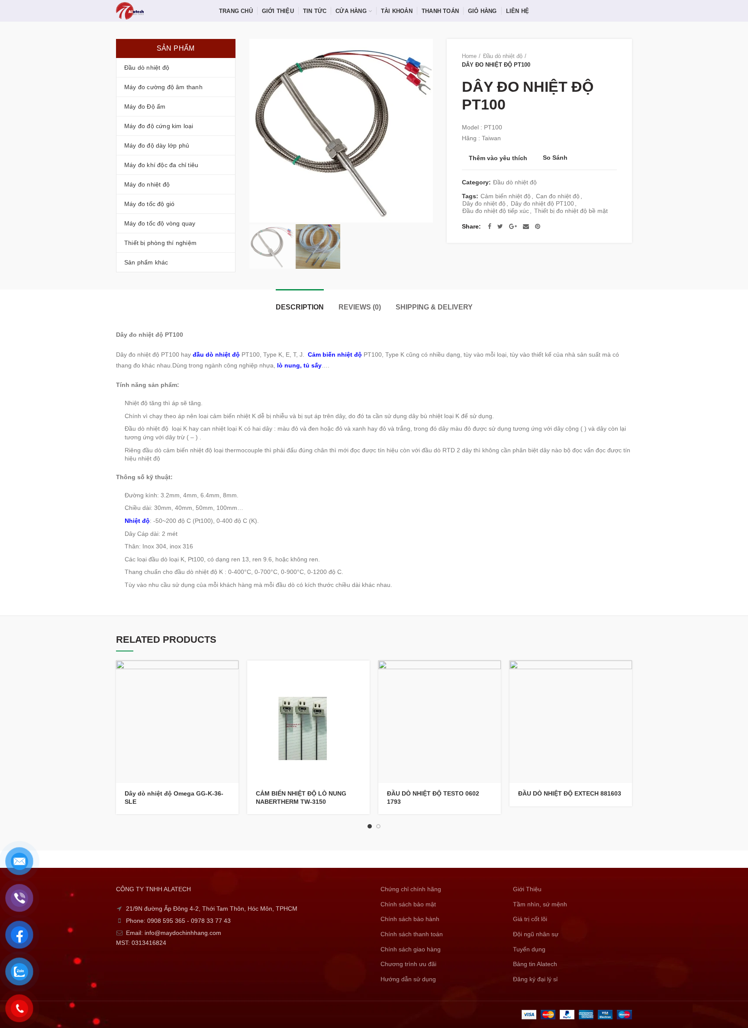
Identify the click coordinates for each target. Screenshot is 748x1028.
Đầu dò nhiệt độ (502, 56)
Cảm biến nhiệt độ (505, 196)
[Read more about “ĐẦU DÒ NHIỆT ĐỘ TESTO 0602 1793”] (494, 674)
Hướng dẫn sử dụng (408, 979)
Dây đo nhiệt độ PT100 (542, 203)
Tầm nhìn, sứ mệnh (540, 904)
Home (469, 56)
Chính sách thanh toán (411, 934)
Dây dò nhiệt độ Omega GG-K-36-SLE (174, 797)
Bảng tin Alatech (535, 963)
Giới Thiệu (527, 889)
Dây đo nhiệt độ (484, 203)
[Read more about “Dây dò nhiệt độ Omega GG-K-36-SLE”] (232, 674)
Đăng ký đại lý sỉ (535, 979)
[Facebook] (489, 226)
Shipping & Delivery (434, 307)
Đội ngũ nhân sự (535, 934)
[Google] (513, 226)
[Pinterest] (537, 226)
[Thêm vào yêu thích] (232, 713)
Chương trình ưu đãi (408, 963)
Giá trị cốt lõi (530, 918)
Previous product (595, 60)
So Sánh (555, 158)
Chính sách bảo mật (408, 904)
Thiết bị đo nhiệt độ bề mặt (571, 210)
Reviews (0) (360, 307)
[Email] (526, 226)
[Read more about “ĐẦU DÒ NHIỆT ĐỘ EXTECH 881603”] (625, 674)
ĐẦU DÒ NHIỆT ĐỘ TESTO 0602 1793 (433, 797)
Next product (612, 60)
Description (300, 307)
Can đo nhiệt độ (558, 196)
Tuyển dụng (529, 949)
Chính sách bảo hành (409, 918)
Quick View (232, 694)
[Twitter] (500, 226)
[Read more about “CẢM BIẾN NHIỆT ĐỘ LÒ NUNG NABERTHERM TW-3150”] (363, 674)
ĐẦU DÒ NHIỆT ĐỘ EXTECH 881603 (569, 793)
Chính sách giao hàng (410, 949)
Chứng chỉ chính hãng (410, 889)
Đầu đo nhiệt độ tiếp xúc (495, 210)
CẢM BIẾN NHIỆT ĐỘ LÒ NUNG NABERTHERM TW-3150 (301, 797)
